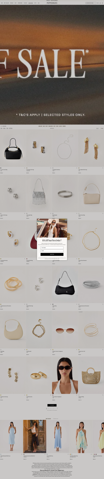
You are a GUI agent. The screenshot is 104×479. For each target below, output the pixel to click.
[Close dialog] (66, 220)
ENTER (52, 254)
